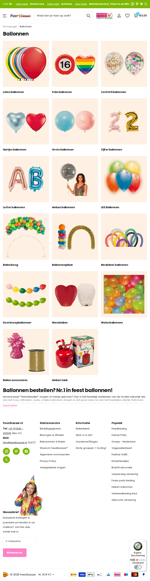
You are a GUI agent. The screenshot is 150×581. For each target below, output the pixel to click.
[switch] (138, 567)
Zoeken (88, 15)
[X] (145, 4)
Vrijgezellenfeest (122, 448)
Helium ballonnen (122, 487)
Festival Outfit (119, 454)
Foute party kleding (123, 480)
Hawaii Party (119, 435)
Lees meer (22, 4)
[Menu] (144, 542)
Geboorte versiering (124, 500)
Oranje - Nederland (123, 441)
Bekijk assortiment (5, 15)
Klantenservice (50, 423)
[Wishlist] (127, 16)
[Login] (119, 16)
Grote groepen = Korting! (91, 448)
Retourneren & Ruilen (52, 441)
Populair (117, 423)
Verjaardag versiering (125, 474)
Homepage (10, 26)
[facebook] (141, 4)
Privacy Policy (48, 461)
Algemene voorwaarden (55, 454)
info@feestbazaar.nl (15, 442)
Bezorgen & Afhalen (52, 435)
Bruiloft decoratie (122, 467)
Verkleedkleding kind (124, 493)
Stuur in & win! (84, 435)
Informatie (83, 423)
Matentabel (82, 428)
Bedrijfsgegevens (50, 428)
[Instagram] (132, 4)
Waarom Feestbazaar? (54, 448)
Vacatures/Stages (87, 441)
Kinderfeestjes (120, 461)
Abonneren (15, 552)
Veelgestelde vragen (52, 467)
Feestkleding (119, 428)
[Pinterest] (137, 4)
